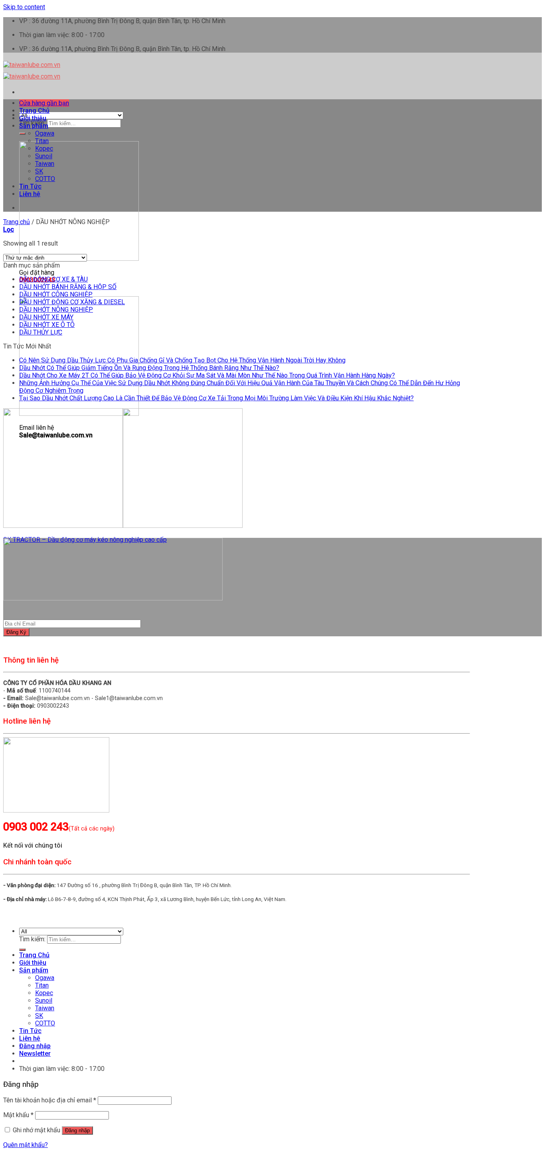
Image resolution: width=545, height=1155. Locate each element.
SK (39, 171)
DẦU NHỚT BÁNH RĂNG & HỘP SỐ (68, 287)
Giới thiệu (32, 118)
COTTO (45, 179)
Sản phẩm (33, 126)
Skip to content (24, 7)
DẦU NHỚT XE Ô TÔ (47, 325)
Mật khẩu (18, 1115)
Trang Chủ (34, 110)
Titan (42, 141)
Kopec (44, 148)
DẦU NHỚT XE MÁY (46, 317)
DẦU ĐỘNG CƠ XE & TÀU (53, 279)
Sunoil (43, 156)
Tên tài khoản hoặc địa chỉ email (49, 1100)
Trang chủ (16, 222)
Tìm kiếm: (32, 939)
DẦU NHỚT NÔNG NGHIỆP (56, 309)
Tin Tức (30, 186)
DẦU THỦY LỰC (40, 332)
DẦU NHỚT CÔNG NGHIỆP (56, 294)
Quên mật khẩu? (25, 1145)
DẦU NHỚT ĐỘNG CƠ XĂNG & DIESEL (72, 302)
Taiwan (44, 163)
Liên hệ (29, 194)
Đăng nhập (77, 1130)
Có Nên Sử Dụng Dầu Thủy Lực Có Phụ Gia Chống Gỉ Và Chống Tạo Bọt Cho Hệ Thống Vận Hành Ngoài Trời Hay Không (182, 360)
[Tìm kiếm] (22, 133)
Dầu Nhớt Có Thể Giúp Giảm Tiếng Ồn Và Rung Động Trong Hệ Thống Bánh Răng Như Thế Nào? (149, 368)
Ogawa (44, 133)
